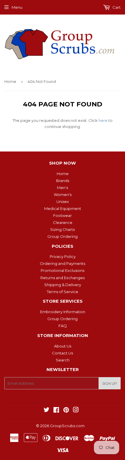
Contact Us (62, 353)
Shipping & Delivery (62, 284)
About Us (62, 346)
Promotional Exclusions (62, 270)
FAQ (62, 325)
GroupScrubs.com (67, 425)
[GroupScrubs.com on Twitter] (46, 410)
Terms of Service (62, 291)
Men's (62, 187)
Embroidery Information (62, 311)
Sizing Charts (62, 229)
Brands (62, 180)
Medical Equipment (62, 208)
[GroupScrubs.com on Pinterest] (66, 410)
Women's (63, 194)
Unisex (62, 201)
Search (62, 360)
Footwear (62, 215)
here (103, 120)
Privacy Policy (63, 256)
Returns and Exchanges (62, 277)
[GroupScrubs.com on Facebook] (56, 410)
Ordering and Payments (62, 263)
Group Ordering (62, 236)
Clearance (62, 222)
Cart (116, 7)
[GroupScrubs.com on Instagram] (76, 410)
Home (10, 81)
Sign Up (109, 383)
